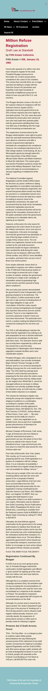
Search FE (8, 33)
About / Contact (21, 21)
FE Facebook (22, 27)
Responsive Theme (29, 683)
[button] (46, 5)
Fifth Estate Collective (21, 55)
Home (6, 21)
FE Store (8, 27)
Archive (35, 27)
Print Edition (37, 21)
